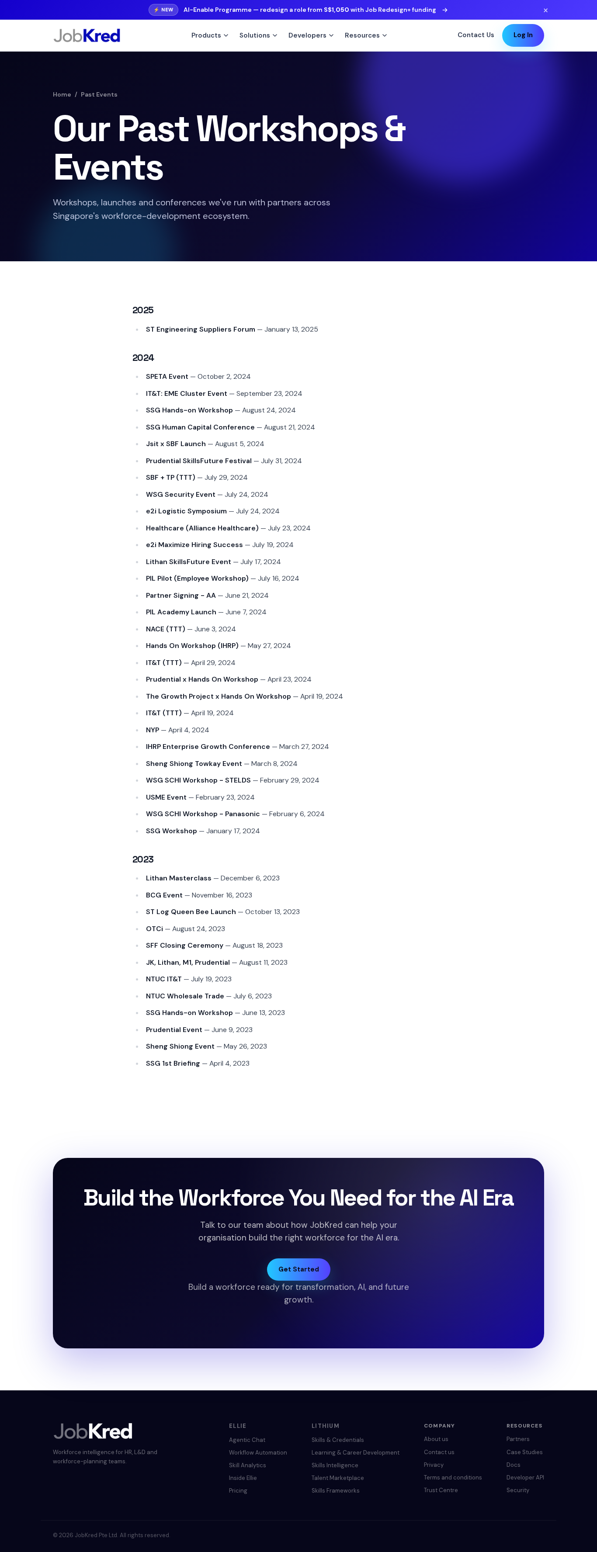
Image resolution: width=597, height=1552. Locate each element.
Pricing (238, 1490)
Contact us (439, 1452)
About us (436, 1439)
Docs (514, 1465)
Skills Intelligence (335, 1465)
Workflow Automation (258, 1452)
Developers (307, 35)
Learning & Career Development (355, 1452)
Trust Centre (441, 1490)
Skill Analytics (247, 1465)
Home (62, 94)
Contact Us (476, 35)
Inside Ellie (243, 1478)
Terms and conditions (453, 1477)
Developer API (525, 1477)
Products (206, 35)
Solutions (254, 35)
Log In (523, 35)
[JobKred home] (87, 35)
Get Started (298, 1269)
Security (518, 1490)
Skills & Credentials (338, 1440)
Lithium (326, 1426)
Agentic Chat (247, 1440)
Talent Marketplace (338, 1478)
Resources (362, 35)
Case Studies (525, 1452)
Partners (518, 1439)
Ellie (238, 1426)
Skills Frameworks (336, 1490)
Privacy (434, 1465)
